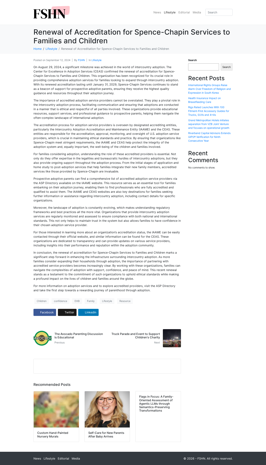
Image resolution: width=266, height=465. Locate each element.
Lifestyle (170, 12)
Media (197, 12)
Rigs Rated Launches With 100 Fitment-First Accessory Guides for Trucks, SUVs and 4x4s (208, 111)
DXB (77, 301)
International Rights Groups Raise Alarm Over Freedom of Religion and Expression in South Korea (209, 89)
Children (42, 301)
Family (91, 301)
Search (192, 60)
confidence (60, 301)
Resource (124, 301)
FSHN (81, 60)
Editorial (184, 12)
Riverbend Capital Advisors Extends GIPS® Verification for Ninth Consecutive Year (209, 137)
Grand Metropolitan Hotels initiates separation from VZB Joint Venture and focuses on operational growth (208, 124)
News (157, 12)
